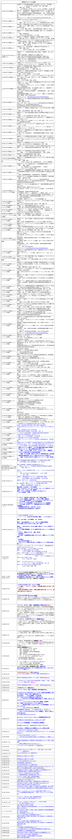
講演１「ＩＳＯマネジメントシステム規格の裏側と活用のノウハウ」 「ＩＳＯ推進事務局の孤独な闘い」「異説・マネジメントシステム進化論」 (35, 792)
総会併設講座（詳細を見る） (25, 762)
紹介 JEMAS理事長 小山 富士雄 (30, 695)
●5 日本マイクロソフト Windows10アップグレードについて (32, 725)
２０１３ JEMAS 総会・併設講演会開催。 (29, 776)
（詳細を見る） (40, 619)
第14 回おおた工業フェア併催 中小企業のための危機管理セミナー (34, 832)
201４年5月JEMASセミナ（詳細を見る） (27, 764)
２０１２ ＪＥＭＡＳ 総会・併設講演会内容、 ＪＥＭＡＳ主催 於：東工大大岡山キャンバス (29, 797)
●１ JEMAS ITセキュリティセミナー (26, 714)
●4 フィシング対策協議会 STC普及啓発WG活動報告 (30, 722)
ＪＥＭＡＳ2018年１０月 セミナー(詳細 (29, 584)
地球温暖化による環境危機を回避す (27, 830)
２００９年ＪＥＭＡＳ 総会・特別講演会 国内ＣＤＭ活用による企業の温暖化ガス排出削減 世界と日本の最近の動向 (29, 836)
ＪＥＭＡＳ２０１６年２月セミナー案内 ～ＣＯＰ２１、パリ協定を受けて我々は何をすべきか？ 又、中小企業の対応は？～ (35, 731)
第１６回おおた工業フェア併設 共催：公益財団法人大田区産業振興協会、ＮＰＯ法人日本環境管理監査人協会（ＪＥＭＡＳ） (35, 806)
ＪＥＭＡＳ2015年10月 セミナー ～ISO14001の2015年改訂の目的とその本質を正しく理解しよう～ (35, 736)
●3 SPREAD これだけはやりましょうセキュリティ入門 (31, 720)
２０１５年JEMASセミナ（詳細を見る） (27, 753)
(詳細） (36, 595)
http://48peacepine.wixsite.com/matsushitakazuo (38, 96)
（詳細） (41, 640)
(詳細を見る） (47, 605)
